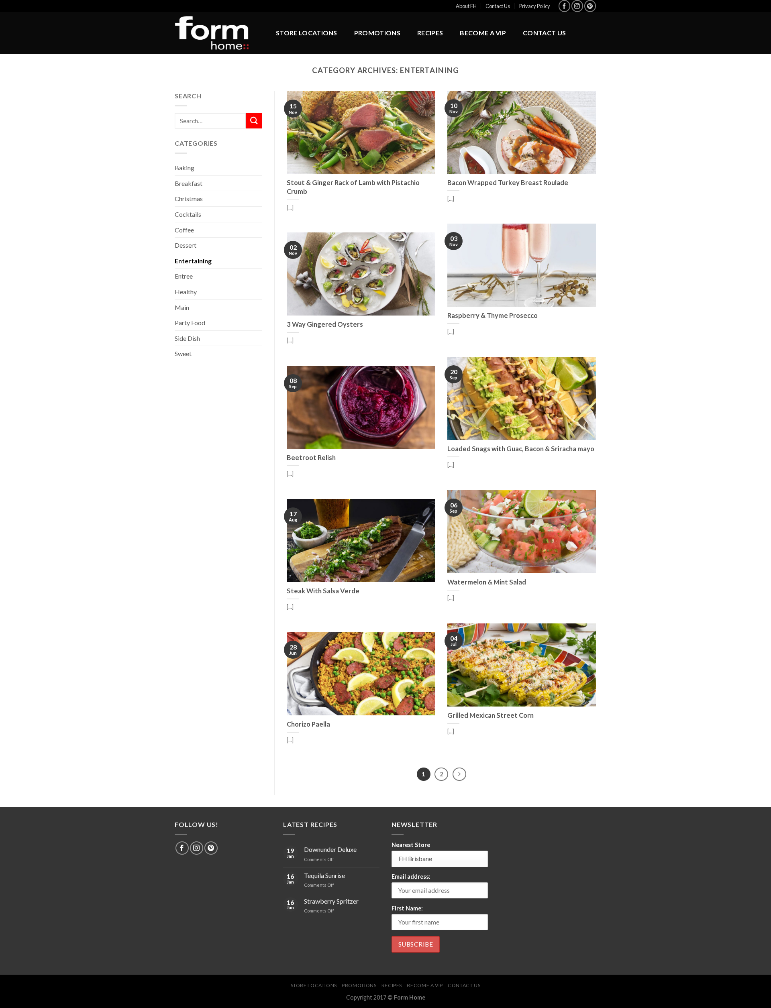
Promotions (377, 33)
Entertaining (193, 261)
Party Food (190, 322)
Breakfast (188, 183)
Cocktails (188, 214)
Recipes (430, 33)
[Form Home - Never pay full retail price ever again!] (217, 33)
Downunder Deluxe (330, 849)
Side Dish (187, 338)
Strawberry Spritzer (331, 901)
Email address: (411, 876)
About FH (466, 6)
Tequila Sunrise (324, 875)
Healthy (186, 291)
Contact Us (497, 6)
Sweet (183, 353)
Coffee (184, 230)
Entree (184, 276)
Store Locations (306, 33)
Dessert (185, 245)
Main (182, 307)
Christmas (189, 198)
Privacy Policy (534, 6)
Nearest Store (411, 844)
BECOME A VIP (483, 33)
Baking (184, 167)
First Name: (407, 908)
